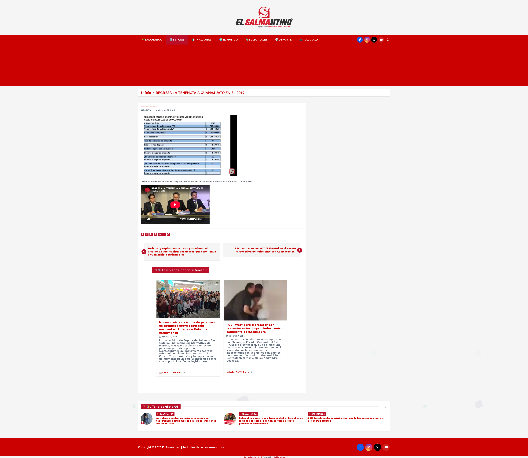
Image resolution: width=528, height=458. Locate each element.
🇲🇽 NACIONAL (201, 39)
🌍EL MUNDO (228, 39)
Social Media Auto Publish (251, 457)
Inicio (146, 93)
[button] (381, 407)
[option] (181, 419)
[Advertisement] (264, 65)
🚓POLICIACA (308, 39)
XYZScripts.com (280, 457)
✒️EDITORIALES (256, 39)
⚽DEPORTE (283, 39)
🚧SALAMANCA (151, 39)
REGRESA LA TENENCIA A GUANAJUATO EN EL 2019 (200, 93)
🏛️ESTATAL (177, 39)
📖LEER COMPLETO (171, 372)
